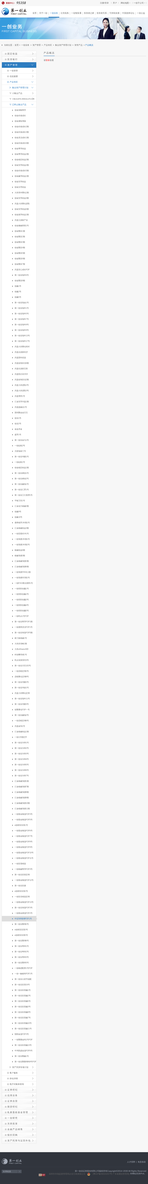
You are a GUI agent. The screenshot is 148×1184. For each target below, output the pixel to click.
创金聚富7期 (20, 264)
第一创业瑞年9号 (22, 330)
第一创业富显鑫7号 (23, 1018)
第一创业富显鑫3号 (23, 1007)
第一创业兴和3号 (22, 754)
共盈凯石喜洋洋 (21, 374)
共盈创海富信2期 (22, 380)
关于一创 (43, 13)
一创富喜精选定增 (22, 897)
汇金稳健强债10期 (22, 803)
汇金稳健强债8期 (22, 792)
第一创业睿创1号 (22, 473)
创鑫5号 (18, 297)
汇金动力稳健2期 (22, 506)
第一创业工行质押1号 (24, 495)
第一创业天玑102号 (23, 666)
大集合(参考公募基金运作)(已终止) (23, 100)
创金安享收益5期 (22, 209)
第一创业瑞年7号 (22, 319)
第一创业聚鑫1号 (22, 1056)
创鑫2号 (18, 291)
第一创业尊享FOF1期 (24, 622)
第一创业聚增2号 (22, 924)
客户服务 (14, 1073)
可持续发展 (114, 13)
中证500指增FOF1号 (23, 919)
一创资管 (14, 70)
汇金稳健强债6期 (22, 567)
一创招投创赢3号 (22, 600)
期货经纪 (12, 1106)
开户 (115, 3)
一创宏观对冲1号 (22, 534)
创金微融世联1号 (22, 225)
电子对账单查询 (17, 1084)
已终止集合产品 (19, 104)
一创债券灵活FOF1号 (24, 627)
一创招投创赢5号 (22, 611)
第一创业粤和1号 (22, 946)
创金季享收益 (20, 148)
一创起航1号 (20, 462)
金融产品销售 (15, 1129)
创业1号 (18, 418)
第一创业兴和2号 (22, 748)
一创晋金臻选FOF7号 (24, 836)
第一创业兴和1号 (22, 743)
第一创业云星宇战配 (23, 979)
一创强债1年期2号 (22, 545)
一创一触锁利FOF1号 (24, 974)
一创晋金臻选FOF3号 (24, 814)
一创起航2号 (20, 446)
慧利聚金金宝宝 (21, 413)
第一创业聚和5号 (22, 963)
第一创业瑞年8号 (22, 325)
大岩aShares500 (21, 649)
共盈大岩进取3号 (22, 391)
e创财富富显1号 (21, 825)
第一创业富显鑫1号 (23, 990)
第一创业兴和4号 (22, 759)
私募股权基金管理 (17, 1112)
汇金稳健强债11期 (22, 809)
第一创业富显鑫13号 (23, 1045)
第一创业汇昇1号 (22, 490)
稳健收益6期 (20, 550)
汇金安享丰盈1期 (22, 402)
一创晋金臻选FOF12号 (24, 880)
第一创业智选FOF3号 (24, 908)
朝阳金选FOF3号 (22, 1034)
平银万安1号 (20, 501)
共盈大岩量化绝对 (22, 347)
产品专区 (48, 45)
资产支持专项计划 (20, 1067)
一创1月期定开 (21, 737)
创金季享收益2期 (22, 154)
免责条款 (142, 1162)
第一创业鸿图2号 (22, 682)
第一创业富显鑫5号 (23, 1001)
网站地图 (125, 3)
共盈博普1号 (20, 396)
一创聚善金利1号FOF (24, 1040)
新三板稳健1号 (21, 638)
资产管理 (37, 45)
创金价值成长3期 (22, 132)
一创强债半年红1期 (23, 572)
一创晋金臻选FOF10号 (24, 853)
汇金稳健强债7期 (22, 787)
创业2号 (18, 424)
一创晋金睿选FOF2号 (24, 913)
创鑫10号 (18, 517)
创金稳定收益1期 (22, 468)
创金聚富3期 (20, 242)
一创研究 (12, 1118)
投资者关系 (102, 13)
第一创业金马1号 (22, 440)
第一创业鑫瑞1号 (22, 484)
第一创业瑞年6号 (22, 275)
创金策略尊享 (20, 110)
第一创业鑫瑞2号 (22, 715)
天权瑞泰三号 (20, 451)
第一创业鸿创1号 (22, 688)
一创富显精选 (20, 864)
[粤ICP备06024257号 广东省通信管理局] (111, 1174)
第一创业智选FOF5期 (24, 633)
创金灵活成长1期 (22, 137)
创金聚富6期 (20, 258)
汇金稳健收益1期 (22, 732)
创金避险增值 (20, 121)
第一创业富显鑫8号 (23, 1012)
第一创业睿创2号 (22, 479)
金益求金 (18, 429)
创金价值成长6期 (22, 143)
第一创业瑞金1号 (22, 303)
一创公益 (141, 13)
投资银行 (12, 59)
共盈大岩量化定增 (22, 693)
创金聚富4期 (20, 247)
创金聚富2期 (20, 236)
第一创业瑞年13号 (22, 336)
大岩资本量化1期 (22, 192)
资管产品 (78, 45)
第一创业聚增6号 (22, 941)
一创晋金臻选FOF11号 (24, 858)
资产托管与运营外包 (19, 1140)
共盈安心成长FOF (22, 269)
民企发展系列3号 (22, 660)
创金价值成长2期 (22, 126)
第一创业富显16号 (22, 985)
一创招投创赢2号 (22, 594)
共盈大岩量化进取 (22, 203)
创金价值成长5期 (22, 170)
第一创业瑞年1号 (22, 308)
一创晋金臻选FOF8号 (24, 842)
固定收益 (12, 53)
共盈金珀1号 (20, 726)
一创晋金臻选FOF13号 (24, 902)
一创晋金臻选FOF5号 (24, 820)
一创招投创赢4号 (22, 605)
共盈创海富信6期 (22, 363)
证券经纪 (12, 1089)
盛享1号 (18, 435)
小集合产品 (17, 93)
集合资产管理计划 (63, 45)
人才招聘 (131, 1162)
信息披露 (14, 76)
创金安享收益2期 (22, 165)
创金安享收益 (20, 181)
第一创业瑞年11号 (22, 699)
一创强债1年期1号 (22, 539)
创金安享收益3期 (22, 198)
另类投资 (12, 1123)
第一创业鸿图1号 (22, 457)
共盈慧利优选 (20, 358)
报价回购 (12, 1135)
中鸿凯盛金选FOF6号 (24, 1051)
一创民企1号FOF (22, 616)
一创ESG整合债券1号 (24, 583)
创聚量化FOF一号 (22, 710)
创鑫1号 (18, 286)
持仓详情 (14, 1078)
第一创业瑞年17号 (22, 341)
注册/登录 (104, 3)
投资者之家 (89, 13)
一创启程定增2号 (22, 671)
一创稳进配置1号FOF (24, 968)
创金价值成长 (20, 115)
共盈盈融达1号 (21, 407)
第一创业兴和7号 (22, 776)
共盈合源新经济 (21, 352)
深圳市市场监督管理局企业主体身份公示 (67, 1174)
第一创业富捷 (20, 886)
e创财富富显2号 (21, 891)
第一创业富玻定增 (22, 875)
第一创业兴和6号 (22, 770)
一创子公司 (139, 3)
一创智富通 (76, 13)
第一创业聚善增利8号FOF (25, 1062)
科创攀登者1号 (21, 655)
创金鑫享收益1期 (22, 176)
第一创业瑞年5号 (22, 314)
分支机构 (65, 13)
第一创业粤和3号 (22, 957)
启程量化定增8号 (22, 677)
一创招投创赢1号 (22, 589)
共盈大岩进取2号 (22, 385)
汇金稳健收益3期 (22, 528)
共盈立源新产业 (21, 220)
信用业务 (12, 1095)
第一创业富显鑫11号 (23, 1029)
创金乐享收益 (20, 187)
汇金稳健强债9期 (22, 798)
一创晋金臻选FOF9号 (24, 847)
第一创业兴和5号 (22, 765)
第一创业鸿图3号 (22, 704)
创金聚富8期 (20, 280)
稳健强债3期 (20, 556)
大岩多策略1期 (21, 644)
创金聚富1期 (20, 231)
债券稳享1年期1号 (22, 523)
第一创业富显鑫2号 (23, 996)
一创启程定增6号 (22, 721)
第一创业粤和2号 (22, 952)
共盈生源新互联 (21, 369)
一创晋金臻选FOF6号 (24, 831)
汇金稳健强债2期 (22, 561)
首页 (35, 13)
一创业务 (54, 13)
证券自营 (12, 1101)
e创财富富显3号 (21, 930)
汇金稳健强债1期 (22, 781)
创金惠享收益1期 (22, 214)
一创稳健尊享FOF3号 (24, 869)
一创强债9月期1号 (22, 578)
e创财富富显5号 (21, 935)
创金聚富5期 (20, 253)
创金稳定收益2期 (22, 159)
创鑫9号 (18, 512)
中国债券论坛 (128, 13)
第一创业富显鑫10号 (23, 1023)
